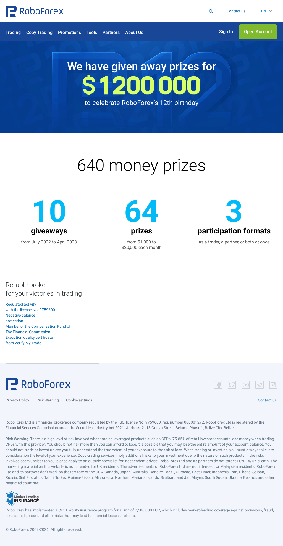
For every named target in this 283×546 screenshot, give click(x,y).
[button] (35, 11)
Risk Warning (47, 400)
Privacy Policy (17, 400)
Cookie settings (79, 400)
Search (124, 11)
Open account (52, 354)
